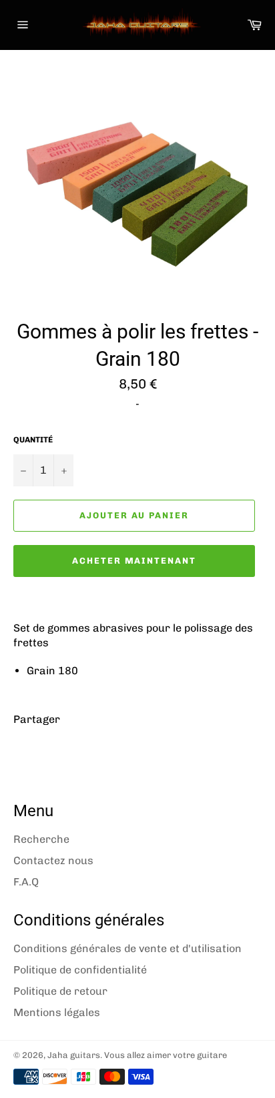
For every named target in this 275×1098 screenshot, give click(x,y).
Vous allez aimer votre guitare (165, 1055)
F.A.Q (26, 881)
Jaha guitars (73, 1055)
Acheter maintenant (134, 561)
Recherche (41, 839)
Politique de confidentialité (80, 969)
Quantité (33, 439)
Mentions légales (56, 1012)
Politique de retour (60, 991)
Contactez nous (53, 860)
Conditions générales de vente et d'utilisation (127, 948)
